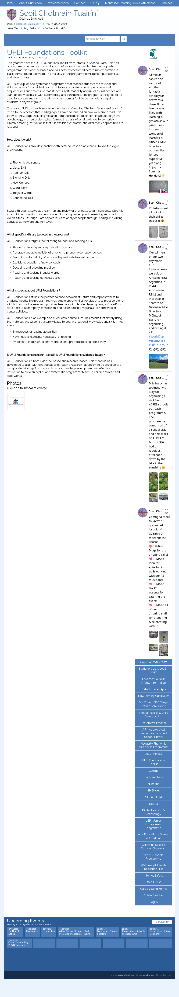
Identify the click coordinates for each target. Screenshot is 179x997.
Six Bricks (154, 790)
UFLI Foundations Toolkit (153, 762)
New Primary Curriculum (153, 695)
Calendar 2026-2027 (153, 662)
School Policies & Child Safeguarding (153, 714)
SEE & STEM (153, 797)
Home (10, 3)
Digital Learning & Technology (153, 812)
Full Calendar (162, 921)
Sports (153, 803)
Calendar (167, 3)
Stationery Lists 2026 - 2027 (153, 670)
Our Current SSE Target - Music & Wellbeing (154, 704)
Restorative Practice (154, 723)
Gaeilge (153, 770)
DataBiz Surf (149, 975)
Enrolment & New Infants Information (153, 680)
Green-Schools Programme (153, 856)
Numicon (153, 784)
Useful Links (153, 882)
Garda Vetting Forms (153, 888)
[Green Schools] (153, 53)
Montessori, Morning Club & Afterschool (130, 3)
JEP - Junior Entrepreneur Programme (153, 824)
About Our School (30, 3)
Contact (79, 3)
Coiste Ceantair (153, 895)
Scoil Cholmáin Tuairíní (58, 13)
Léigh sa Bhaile (153, 777)
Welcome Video (58, 3)
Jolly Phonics (153, 753)
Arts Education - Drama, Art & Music (153, 836)
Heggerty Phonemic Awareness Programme (153, 745)
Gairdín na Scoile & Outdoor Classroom (153, 846)
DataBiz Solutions (126, 975)
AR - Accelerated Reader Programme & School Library (153, 733)
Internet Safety (153, 875)
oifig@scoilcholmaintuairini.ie (29, 24)
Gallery (94, 3)
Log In (153, 902)
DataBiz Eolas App (153, 689)
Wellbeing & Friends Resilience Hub (153, 867)
